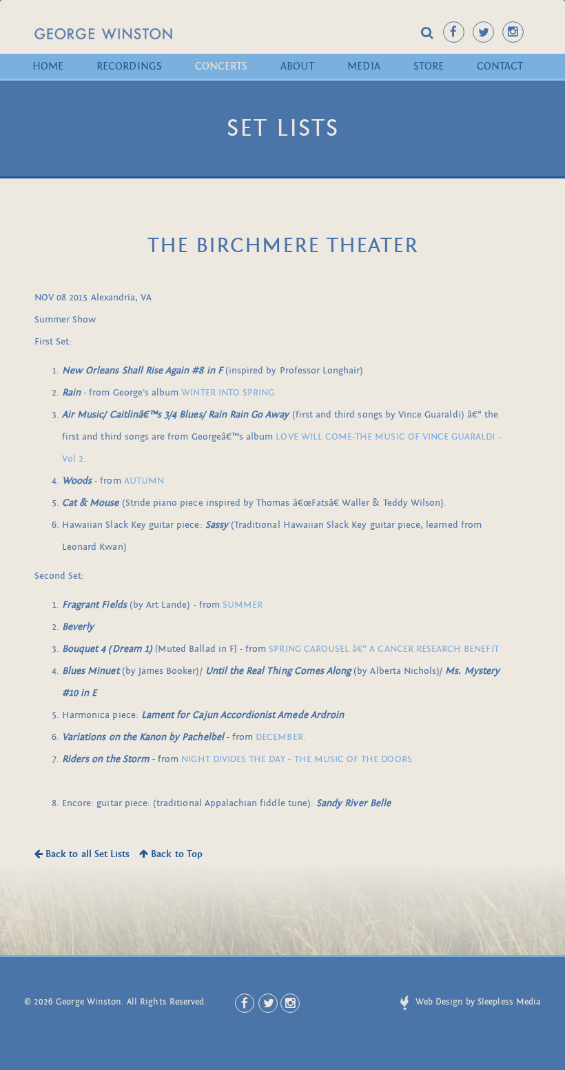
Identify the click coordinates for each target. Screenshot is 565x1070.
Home (47, 66)
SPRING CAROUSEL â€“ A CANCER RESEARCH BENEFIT (383, 649)
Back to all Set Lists (86, 854)
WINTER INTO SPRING (227, 392)
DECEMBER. (280, 737)
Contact (500, 66)
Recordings (129, 66)
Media (363, 66)
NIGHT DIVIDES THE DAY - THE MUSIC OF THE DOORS (296, 759)
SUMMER (243, 604)
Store (428, 66)
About (297, 66)
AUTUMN (144, 480)
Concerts (221, 66)
